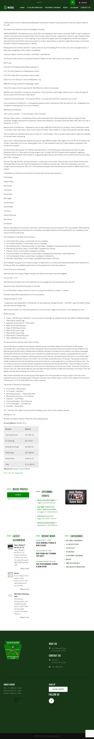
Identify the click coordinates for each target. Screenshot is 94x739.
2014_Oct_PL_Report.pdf (13, 473)
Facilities (70, 548)
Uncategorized (41, 561)
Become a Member (74, 540)
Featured (39, 540)
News (68, 559)
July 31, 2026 (47, 540)
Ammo (16, 573)
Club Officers (72, 544)
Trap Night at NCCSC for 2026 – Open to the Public (46, 508)
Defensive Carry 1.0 (44, 516)
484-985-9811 (57, 667)
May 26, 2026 (47, 551)
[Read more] (24, 568)
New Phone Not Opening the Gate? (46, 554)
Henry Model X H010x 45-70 (19, 546)
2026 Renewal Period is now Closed (46, 544)
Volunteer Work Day (75, 567)
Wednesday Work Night (46, 500)
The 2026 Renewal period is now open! (47, 565)
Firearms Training (74, 555)
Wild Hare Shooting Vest (21, 595)
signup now (11, 498)
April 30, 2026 (50, 561)
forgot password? (22, 498)
